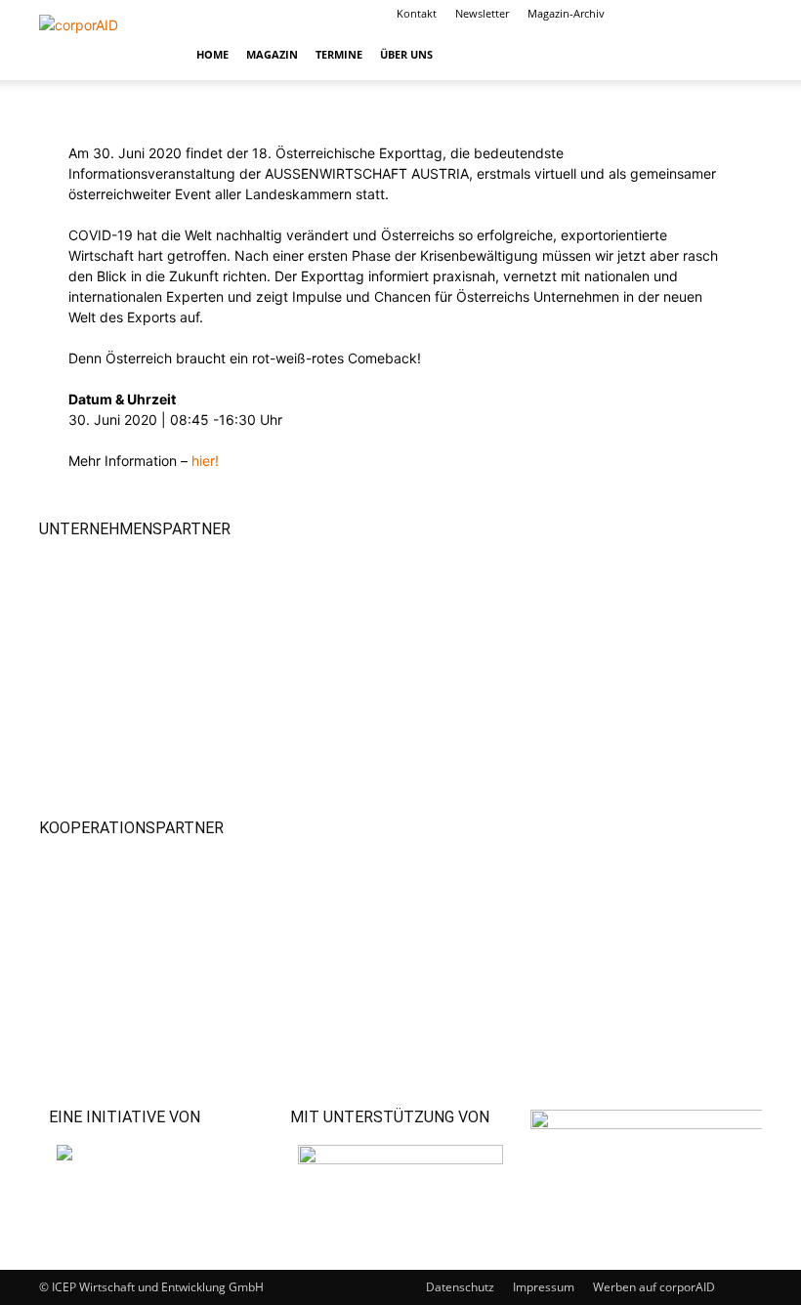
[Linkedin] (682, 13)
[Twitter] (715, 13)
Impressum (543, 1287)
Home (212, 54)
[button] (738, 54)
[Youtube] (747, 13)
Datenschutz (460, 1287)
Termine (339, 54)
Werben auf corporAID (654, 1287)
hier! (205, 460)
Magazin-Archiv (566, 13)
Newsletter (482, 13)
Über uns (406, 54)
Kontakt (417, 13)
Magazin (272, 54)
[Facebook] (650, 13)
